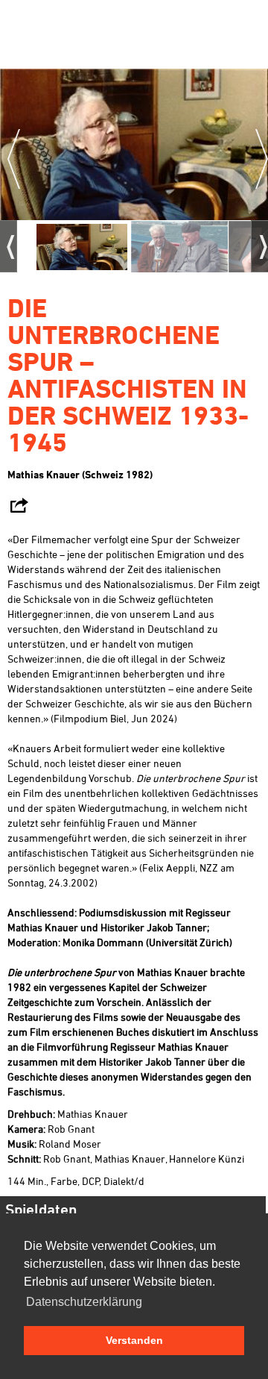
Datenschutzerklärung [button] (84, 1301)
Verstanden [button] (134, 1340)
